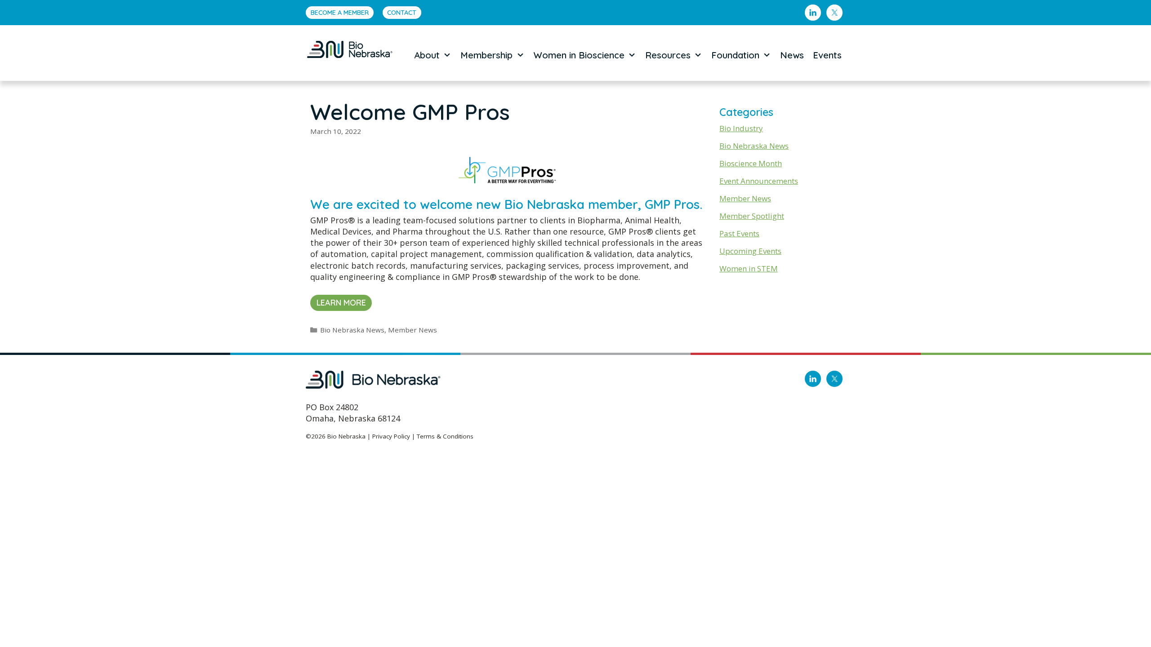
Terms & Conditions (445, 436)
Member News (412, 329)
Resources (668, 55)
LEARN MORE (341, 302)
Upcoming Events (750, 251)
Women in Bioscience (579, 55)
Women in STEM (748, 268)
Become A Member (340, 13)
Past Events (739, 233)
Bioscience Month (750, 163)
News (792, 55)
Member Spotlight (751, 216)
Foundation (735, 55)
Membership (486, 55)
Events (827, 55)
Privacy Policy (391, 436)
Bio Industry (741, 128)
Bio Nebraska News (352, 329)
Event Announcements (758, 181)
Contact (401, 13)
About (427, 55)
